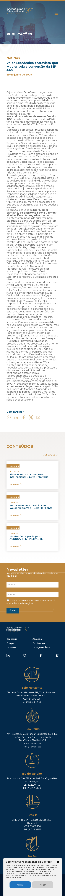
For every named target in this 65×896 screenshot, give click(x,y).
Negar (43, 885)
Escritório (11, 639)
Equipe (10, 643)
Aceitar (20, 885)
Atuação (37, 639)
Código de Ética (41, 647)
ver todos (49, 454)
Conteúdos (38, 643)
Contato (11, 647)
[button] (57, 862)
